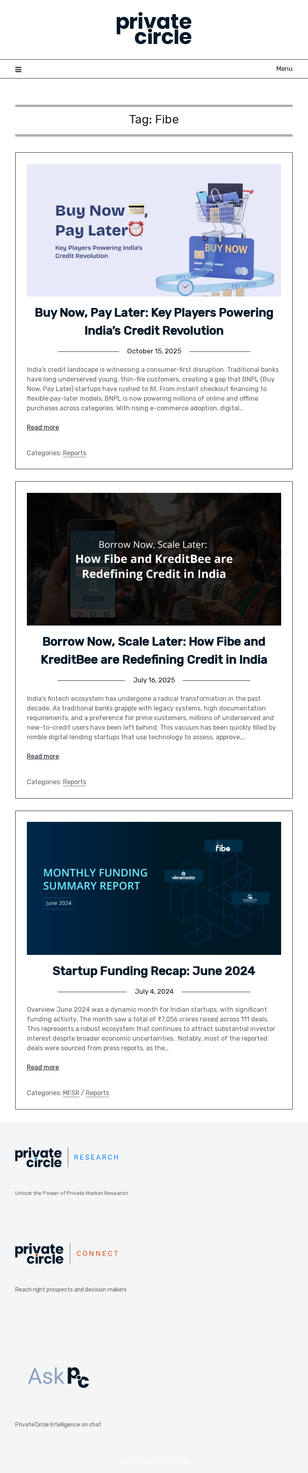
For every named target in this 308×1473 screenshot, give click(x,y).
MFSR (71, 1093)
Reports (74, 453)
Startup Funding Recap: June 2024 (154, 971)
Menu (284, 69)
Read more (43, 427)
